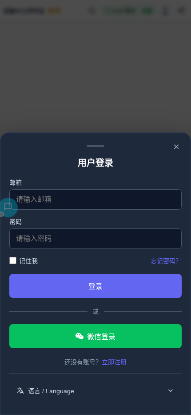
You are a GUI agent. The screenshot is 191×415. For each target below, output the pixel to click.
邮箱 (15, 182)
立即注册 (114, 362)
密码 (15, 221)
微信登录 (101, 337)
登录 (95, 286)
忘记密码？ (166, 260)
